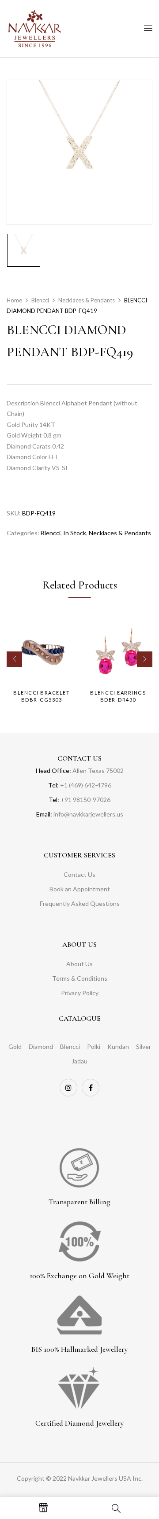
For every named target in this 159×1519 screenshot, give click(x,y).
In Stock (74, 533)
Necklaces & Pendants (86, 300)
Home (14, 300)
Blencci (40, 300)
